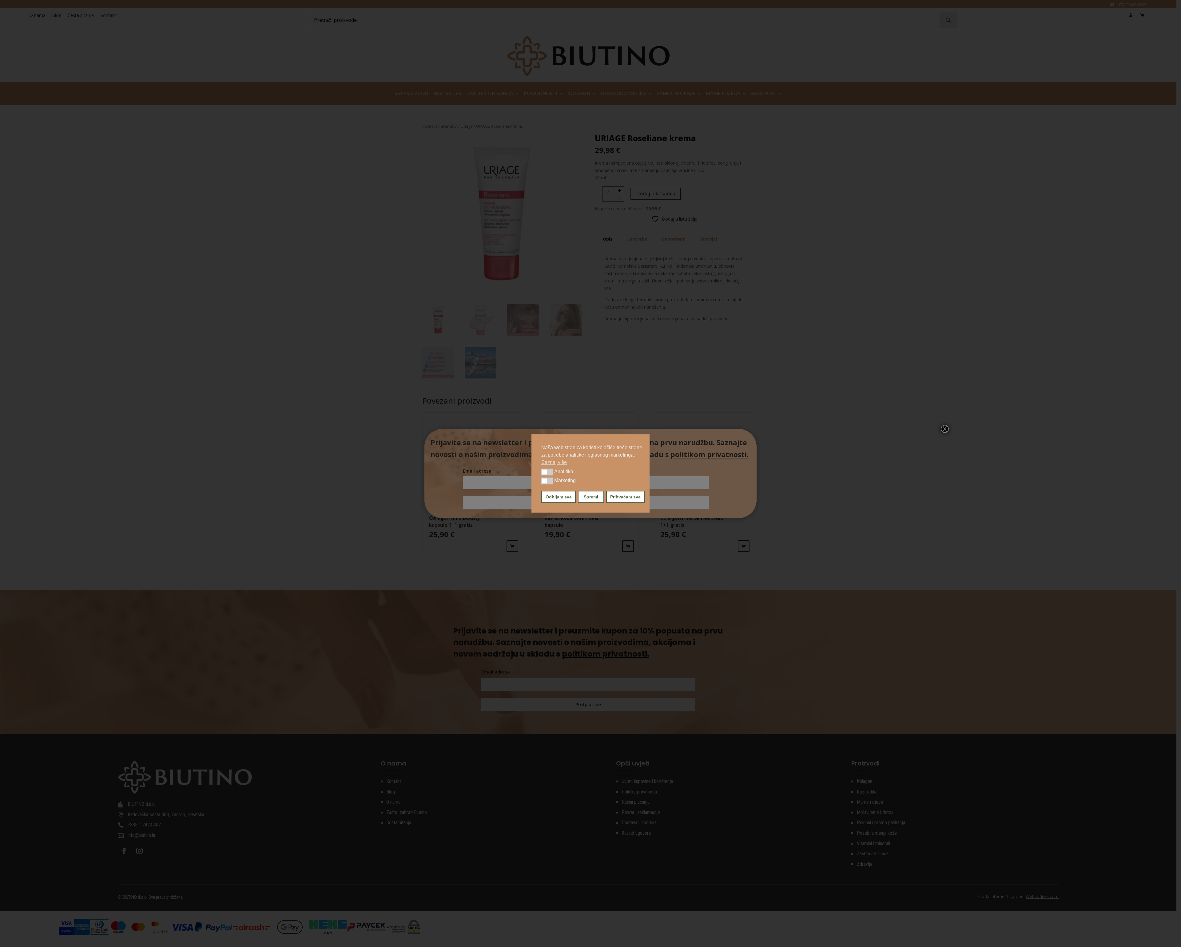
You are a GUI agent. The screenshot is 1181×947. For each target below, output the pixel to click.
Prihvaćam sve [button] (625, 496)
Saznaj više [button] (554, 462)
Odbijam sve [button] (559, 496)
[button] (547, 472)
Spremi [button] (591, 496)
